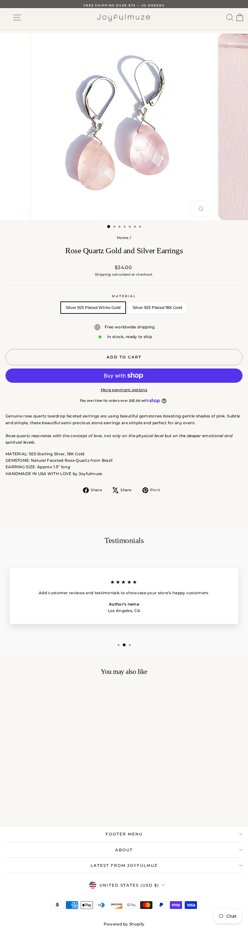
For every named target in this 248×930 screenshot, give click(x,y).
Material (124, 296)
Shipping (103, 274)
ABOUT (124, 849)
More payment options (124, 389)
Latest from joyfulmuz (124, 865)
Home (123, 237)
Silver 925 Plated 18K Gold (157, 307)
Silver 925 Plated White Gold (93, 307)
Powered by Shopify (124, 924)
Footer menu (124, 834)
